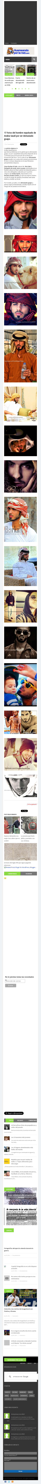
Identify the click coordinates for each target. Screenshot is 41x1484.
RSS (12, 1481)
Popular (10, 1122)
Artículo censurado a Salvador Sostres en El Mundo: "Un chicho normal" (23, 1342)
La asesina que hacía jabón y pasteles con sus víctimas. (28, 838)
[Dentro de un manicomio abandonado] (20, 70)
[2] (15, 88)
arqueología (14, 1395)
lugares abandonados (20, 1399)
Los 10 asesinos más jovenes (20, 1137)
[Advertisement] (20, 21)
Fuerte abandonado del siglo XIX (9, 80)
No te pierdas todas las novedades (19, 977)
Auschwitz (8, 1399)
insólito (7, 1392)
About (30, 1363)
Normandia (24, 1395)
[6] (28, 88)
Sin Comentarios (9, 144)
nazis (6, 1395)
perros (32, 1395)
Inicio (7, 43)
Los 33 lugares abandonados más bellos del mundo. (22, 1148)
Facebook (29, 874)
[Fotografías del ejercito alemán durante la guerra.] (20, 1237)
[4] (22, 88)
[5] (25, 88)
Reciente (20, 1120)
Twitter (9, 1481)
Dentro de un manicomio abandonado (20, 80)
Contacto (14, 43)
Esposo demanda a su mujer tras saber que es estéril (12, 838)
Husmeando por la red (15, 1360)
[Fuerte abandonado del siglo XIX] (10, 70)
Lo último (9, 1189)
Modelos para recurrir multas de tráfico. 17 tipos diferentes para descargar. (21, 1162)
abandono (23, 1392)
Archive (22, 1363)
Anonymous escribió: (18, 1414)
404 (35, 1363)
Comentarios (12, 874)
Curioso (9, 1230)
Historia (15, 1392)
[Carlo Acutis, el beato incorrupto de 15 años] (31, 70)
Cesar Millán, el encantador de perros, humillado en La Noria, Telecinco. (23, 1173)
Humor (30, 1392)
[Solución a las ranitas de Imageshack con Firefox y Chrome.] (20, 1298)
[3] (18, 88)
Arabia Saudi (29, 95)
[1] (12, 88)
